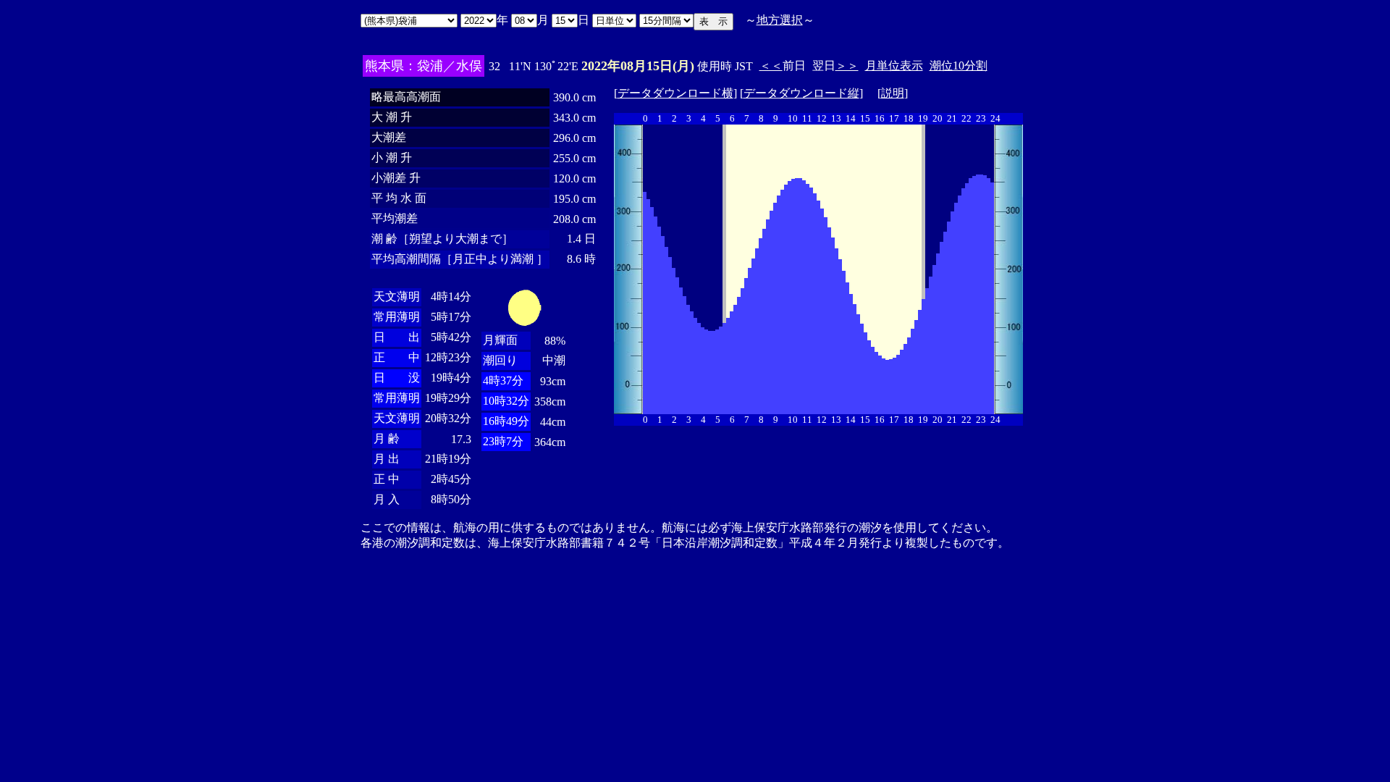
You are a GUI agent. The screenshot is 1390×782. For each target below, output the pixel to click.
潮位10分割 (958, 65)
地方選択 (780, 20)
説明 (892, 93)
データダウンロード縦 (801, 93)
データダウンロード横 (675, 93)
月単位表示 (894, 65)
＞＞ (847, 65)
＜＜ (771, 65)
